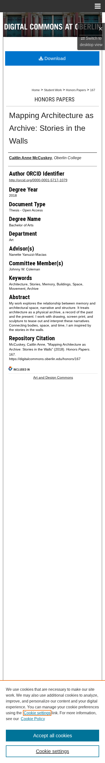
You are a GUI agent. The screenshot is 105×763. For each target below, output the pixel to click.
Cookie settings (37, 713)
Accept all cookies (52, 735)
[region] (52, 721)
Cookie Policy (33, 719)
